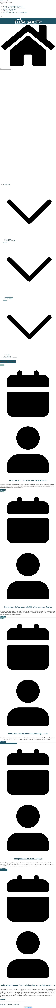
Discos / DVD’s (9, 297)
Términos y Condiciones (13, 1004)
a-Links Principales (5, 743)
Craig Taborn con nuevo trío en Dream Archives (15, 12)
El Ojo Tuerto (8, 298)
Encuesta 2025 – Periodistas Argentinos (13, 6)
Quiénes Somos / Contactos (10, 357)
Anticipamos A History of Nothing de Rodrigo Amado (28, 733)
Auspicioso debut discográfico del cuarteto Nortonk (28, 480)
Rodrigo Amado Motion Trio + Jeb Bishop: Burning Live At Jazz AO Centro (28, 985)
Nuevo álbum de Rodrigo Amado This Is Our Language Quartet (28, 607)
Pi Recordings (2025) (8, 11)
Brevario (5, 300)
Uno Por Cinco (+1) (10, 240)
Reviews (5, 242)
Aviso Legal (3, 1004)
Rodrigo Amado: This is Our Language (28, 858)
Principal (7, 354)
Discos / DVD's (13, 743)
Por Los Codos (6, 184)
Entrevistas (8, 239)
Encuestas (8, 356)
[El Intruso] (28, 67)
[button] (29, 237)
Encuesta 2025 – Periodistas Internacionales (14, 8)
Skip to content (4, 0)
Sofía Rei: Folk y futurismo (9, 9)
